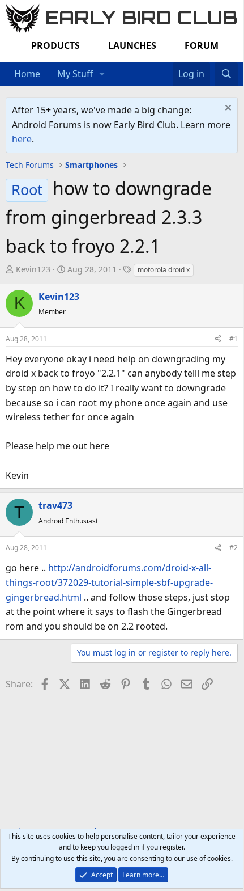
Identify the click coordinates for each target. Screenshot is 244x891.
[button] (102, 74)
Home (27, 73)
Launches (132, 45)
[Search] (226, 74)
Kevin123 (33, 269)
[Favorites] (167, 66)
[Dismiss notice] (227, 109)
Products (55, 45)
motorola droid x (164, 270)
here (22, 139)
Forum (202, 45)
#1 (233, 339)
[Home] (155, 66)
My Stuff (75, 73)
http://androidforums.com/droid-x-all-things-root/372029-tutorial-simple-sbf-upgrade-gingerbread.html (109, 582)
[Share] (218, 339)
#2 (233, 547)
